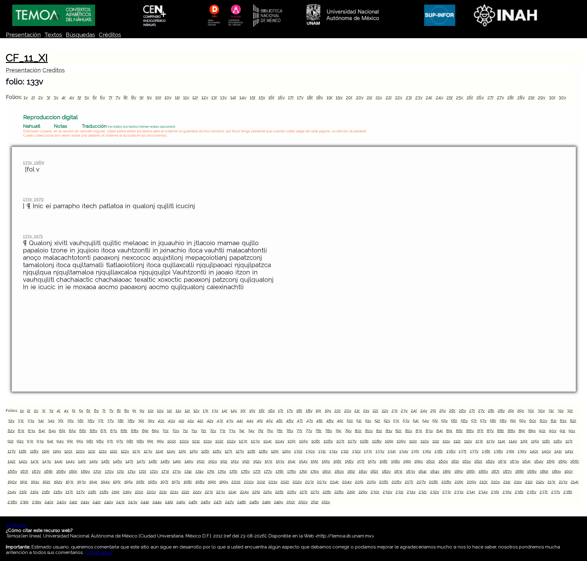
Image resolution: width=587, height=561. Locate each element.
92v (20, 440)
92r (11, 440)
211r (507, 481)
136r (438, 451)
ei (48, 206)
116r (546, 440)
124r (160, 451)
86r (459, 430)
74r (242, 430)
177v (268, 471)
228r (327, 491)
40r (161, 420)
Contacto (16, 525)
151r (223, 461)
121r (91, 451)
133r (368, 451)
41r (181, 420)
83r (418, 430)
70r (165, 430)
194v (105, 481)
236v (531, 491)
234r (471, 491)
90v (552, 430)
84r (439, 430)
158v (395, 461)
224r (232, 491)
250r (290, 501)
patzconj (225, 279)
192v (58, 481)
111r (435, 440)
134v (403, 451)
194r (93, 481)
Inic (38, 206)
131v (333, 451)
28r (510, 97)
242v (108, 501)
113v (490, 440)
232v (434, 491)
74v (251, 430)
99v (160, 440)
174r (188, 471)
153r (268, 461)
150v (212, 461)
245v (180, 501)
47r (300, 420)
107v (352, 440)
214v (12, 491)
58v (503, 420)
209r (459, 481)
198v (200, 481)
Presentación (23, 34)
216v (58, 491)
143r (35, 461)
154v (303, 461)
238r (567, 491)
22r (389, 97)
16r (271, 97)
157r (361, 461)
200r (236, 481)
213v (563, 481)
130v (310, 451)
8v (133, 97)
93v (40, 440)
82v (408, 430)
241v (85, 501)
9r (141, 97)
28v (521, 97)
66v (93, 430)
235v (507, 491)
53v (406, 420)
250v (303, 501)
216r (46, 491)
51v (368, 420)
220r (139, 491)
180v (339, 471)
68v (134, 430)
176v (245, 471)
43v (229, 420)
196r (140, 481)
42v (210, 420)
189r (544, 471)
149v (188, 461)
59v (522, 420)
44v (249, 420)
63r (21, 430)
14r (233, 97)
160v (443, 461)
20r (349, 97)
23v (419, 97)
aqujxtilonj (168, 257)
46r (279, 420)
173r (165, 471)
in (128, 206)
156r (337, 461)
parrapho (66, 206)
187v (507, 471)
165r (551, 461)
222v (197, 491)
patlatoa (111, 206)
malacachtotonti (67, 257)
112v (468, 440)
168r (48, 471)
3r (48, 97)
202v (297, 481)
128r (251, 451)
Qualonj (40, 243)
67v (113, 430)
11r (177, 97)
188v (532, 471)
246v (205, 501)
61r (554, 420)
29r (531, 97)
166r (574, 461)
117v (12, 451)
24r (429, 97)
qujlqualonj (257, 279)
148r (153, 461)
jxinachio (173, 250)
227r (304, 491)
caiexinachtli (225, 287)
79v (348, 430)
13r (214, 97)
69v (155, 430)
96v (100, 440)
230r (375, 491)
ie (33, 287)
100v (184, 440)
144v (70, 461)
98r (130, 440)
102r (219, 440)
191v (35, 481)
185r (447, 471)
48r (319, 420)
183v (410, 471)
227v (315, 491)
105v (303, 440)
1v (26, 97)
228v (339, 491)
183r (398, 471)
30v (562, 97)
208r (433, 481)
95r (70, 440)
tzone (59, 250)
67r (103, 430)
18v (319, 97)
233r (446, 491)
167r (24, 471)
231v (411, 491)
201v (272, 481)
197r (164, 481)
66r (82, 430)
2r (33, 97)
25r (449, 97)
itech (89, 206)
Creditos (53, 70)
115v (535, 440)
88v (511, 430)
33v (30, 420)
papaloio (35, 250)
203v (322, 481)
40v (171, 420)
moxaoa (84, 287)
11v (186, 97)
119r (46, 451)
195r (117, 481)
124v (171, 451)
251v (326, 501)
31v (560, 410)
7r (111, 97)
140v (546, 451)
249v (278, 501)
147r (129, 461)
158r (383, 461)
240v (61, 501)
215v (34, 491)
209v (471, 481)
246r (193, 501)
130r (298, 451)
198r (187, 481)
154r (292, 461)
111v (446, 440)
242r (97, 501)
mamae (228, 243)
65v (72, 430)
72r (203, 430)
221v (174, 491)
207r (409, 481)
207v (421, 481)
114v (513, 440)
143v (46, 461)
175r (211, 471)
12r (195, 97)
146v (117, 461)
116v (557, 440)
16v (281, 97)
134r (392, 451)
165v (562, 461)
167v (36, 471)
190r (568, 471)
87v (490, 430)
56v (464, 420)
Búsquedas (80, 34)
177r (257, 471)
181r (351, 471)
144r (58, 461)
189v (556, 471)
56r (454, 420)
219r (116, 491)
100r (171, 440)
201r (261, 481)
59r (513, 420)
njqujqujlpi (155, 272)
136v (451, 451)
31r (551, 410)
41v (190, 420)
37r (101, 420)
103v (255, 440)
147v (141, 461)
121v (103, 451)
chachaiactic (74, 279)
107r (340, 440)
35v (70, 420)
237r (544, 491)
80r (358, 430)
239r (24, 501)
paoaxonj (106, 257)
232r (423, 491)
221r (163, 491)
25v (459, 97)
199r (212, 481)
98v (140, 440)
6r (95, 97)
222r (186, 491)
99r (150, 440)
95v (79, 440)
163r (502, 461)
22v (398, 97)
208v (446, 481)
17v (300, 97)
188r (519, 471)
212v (540, 481)
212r (529, 481)
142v (23, 461)
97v (119, 440)
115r (524, 440)
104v (279, 440)
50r (350, 420)
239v (36, 501)
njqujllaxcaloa (116, 272)
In (25, 287)
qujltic (112, 243)
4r (63, 97)
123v (148, 451)
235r (495, 491)
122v (125, 451)
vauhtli (214, 250)
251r (315, 501)
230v (387, 491)
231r (400, 491)
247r (218, 501)
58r (493, 420)
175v (222, 471)
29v (541, 97)
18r (310, 97)
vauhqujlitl (85, 243)
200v (249, 481)
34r (41, 420)
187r (495, 471)
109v (401, 440)
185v (458, 471)
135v (427, 451)
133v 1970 (33, 199)
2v (40, 97)
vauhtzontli (133, 250)
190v (12, 481)
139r (510, 451)
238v (12, 501)
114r (501, 440)
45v (269, 420)
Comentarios (99, 552)
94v (60, 440)
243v (132, 501)
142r (12, 461)
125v (194, 451)
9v (149, 97)
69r (145, 430)
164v (538, 461)
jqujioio (88, 250)
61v (563, 420)
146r (105, 461)
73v (232, 430)
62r (573, 420)
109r (389, 440)
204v (347, 481)
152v (257, 461)
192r (46, 481)
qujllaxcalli (178, 265)
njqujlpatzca (252, 265)
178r (279, 471)
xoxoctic (170, 279)
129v (286, 451)
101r (196, 440)
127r (228, 451)
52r (377, 420)
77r (299, 430)
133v (379, 451)
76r (279, 430)
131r (322, 451)
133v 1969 (33, 162)
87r (480, 430)
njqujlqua (37, 272)
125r (182, 451)
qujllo (250, 243)
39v (150, 420)
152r (246, 461)
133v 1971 (32, 236)
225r (256, 491)
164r (526, 461)
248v (254, 501)
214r (575, 481)
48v (330, 420)
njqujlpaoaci (214, 265)
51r (359, 420)
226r (279, 491)
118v (34, 451)
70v (175, 430)
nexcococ (136, 257)
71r (185, 430)
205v (371, 481)
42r (200, 420)
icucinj (185, 206)
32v (11, 420)
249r (266, 501)
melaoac (136, 243)
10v (168, 97)
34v (50, 420)
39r (141, 420)
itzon (242, 272)
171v (131, 471)
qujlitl (165, 206)
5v (86, 97)
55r (435, 420)
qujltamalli (88, 265)
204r (334, 481)
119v (57, 451)
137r (463, 451)
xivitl (60, 243)
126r (205, 451)
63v (31, 430)
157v (372, 461)
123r (136, 451)
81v (389, 430)
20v (360, 97)
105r (291, 440)
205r (359, 481)
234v (483, 491)
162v (490, 461)
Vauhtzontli (189, 272)
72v (213, 430)
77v (309, 430)
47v (309, 420)
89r (522, 430)
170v (109, 471)
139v (522, 451)
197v (176, 481)
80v (369, 430)
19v (339, 97)
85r (449, 430)
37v (110, 420)
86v (470, 430)
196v (152, 481)
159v (418, 461)
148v (165, 461)
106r (315, 440)
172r (142, 471)
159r (407, 461)
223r (209, 491)
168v (61, 471)
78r (318, 430)
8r (126, 97)
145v (93, 461)
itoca (108, 250)
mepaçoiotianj (206, 257)
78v (328, 430)
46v (290, 420)
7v (118, 97)
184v (434, 471)
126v (216, 451)
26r (470, 97)
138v (498, 451)
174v (199, 471)
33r (20, 420)
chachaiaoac (113, 279)
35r (60, 420)
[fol (28, 169)
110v (424, 440)
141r (558, 451)
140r (534, 451)
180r (326, 471)
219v (127, 491)
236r (519, 491)
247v (229, 501)
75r (261, 430)
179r (303, 471)
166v (12, 471)
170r (97, 471)
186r (470, 471)
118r (23, 451)
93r (30, 440)
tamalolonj (38, 265)
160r (430, 461)
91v (572, 430)
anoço (32, 257)
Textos (53, 34)
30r (552, 97)
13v (223, 97)
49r (340, 420)
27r (490, 97)
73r (223, 430)
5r (79, 97)
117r (569, 440)
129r (275, 451)
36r (80, 420)
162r (478, 461)
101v (207, 440)
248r (241, 501)
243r (120, 501)
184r (422, 471)
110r (413, 440)
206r (383, 481)
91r (563, 430)
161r (455, 461)
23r (409, 97)
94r (50, 440)
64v (52, 430)
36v (90, 420)
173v (176, 471)
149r (177, 461)
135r (415, 451)
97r (110, 440)
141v (569, 451)
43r (220, 420)
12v (204, 97)
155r (314, 461)
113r (479, 440)
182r (374, 471)
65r (62, 430)
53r (396, 420)
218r (92, 491)
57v (483, 420)
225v (267, 491)
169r (73, 471)
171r (120, 471)
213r (552, 481)
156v (349, 461)
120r (68, 451)
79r (338, 430)
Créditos (110, 34)
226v (291, 491)
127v (240, 451)
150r (201, 461)
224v (244, 491)
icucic (46, 287)
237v (555, 491)
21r (369, 97)
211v (518, 481)
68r (123, 430)
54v (425, 420)
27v (500, 97)
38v (131, 420)
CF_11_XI (27, 58)
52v (387, 420)
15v (262, 97)
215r (23, 491)
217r (69, 491)
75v (270, 430)
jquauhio (171, 243)
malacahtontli (247, 250)
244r (145, 501)
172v (154, 471)
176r (233, 471)
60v (543, 420)
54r (416, 420)
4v (71, 97)
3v (56, 97)
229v (363, 491)
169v (85, 471)
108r (364, 440)
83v (429, 430)
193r (69, 481)
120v (80, 451)
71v (194, 430)
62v (11, 430)
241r (73, 501)
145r (82, 461)
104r (267, 440)
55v (444, 420)
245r (169, 501)
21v (378, 97)
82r (398, 430)
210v (495, 481)
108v (377, 440)
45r (260, 420)
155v (326, 461)
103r (243, 440)
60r (532, 420)
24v (439, 97)
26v (480, 97)
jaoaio (224, 272)
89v (532, 430)
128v (263, 451)
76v (289, 430)
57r (474, 420)
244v (157, 501)
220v (151, 491)
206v (396, 481)
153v (280, 461)
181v (363, 471)
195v (128, 481)
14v (242, 97)
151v (235, 461)
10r (158, 97)
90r (542, 430)
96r (90, 440)
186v (483, 471)
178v (291, 471)
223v (220, 491)
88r (500, 430)
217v (80, 491)
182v (386, 471)
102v (231, 440)
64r (42, 430)
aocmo (108, 287)
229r (351, 491)
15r (253, 97)
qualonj (144, 206)
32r (570, 410)
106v (328, 440)
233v (458, 491)
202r (285, 481)
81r (379, 430)
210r (483, 481)
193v (81, 481)
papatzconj (245, 257)
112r (457, 440)
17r (291, 97)
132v (356, 451)
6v (102, 97)
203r (309, 481)
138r (486, 451)
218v (104, 491)
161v (466, 461)
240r (49, 501)
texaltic (145, 279)
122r (113, 451)
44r (240, 420)
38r (120, 420)
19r (330, 97)
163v (514, 461)
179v (314, 471)
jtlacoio (204, 243)
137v (474, 451)
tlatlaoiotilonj (125, 265)
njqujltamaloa (73, 272)
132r (345, 451)
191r (24, 481)
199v (223, 481)
